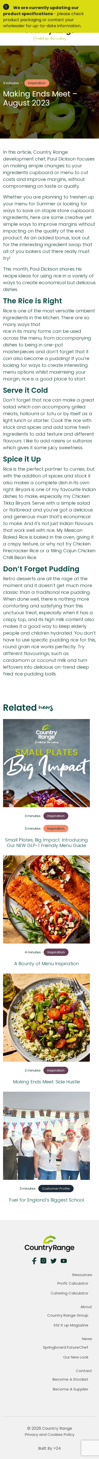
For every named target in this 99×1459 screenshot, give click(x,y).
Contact (84, 1370)
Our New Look (75, 1357)
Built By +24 (49, 1448)
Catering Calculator (69, 1293)
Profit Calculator (72, 1283)
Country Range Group (67, 1315)
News (87, 1338)
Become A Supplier (70, 1389)
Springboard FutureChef (65, 1347)
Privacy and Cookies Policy (49, 1434)
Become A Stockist (70, 1379)
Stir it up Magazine (71, 1325)
